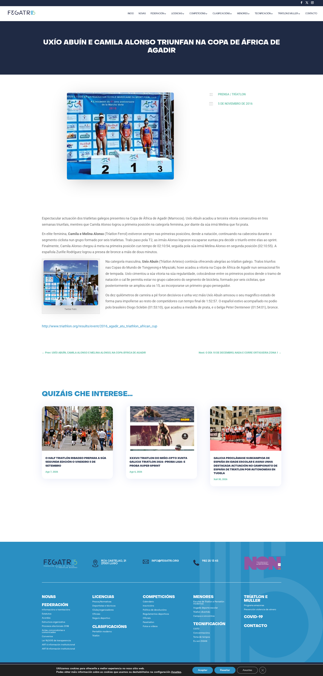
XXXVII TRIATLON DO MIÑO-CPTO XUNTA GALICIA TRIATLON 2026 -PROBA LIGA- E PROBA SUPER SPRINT (158, 462)
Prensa (223, 94)
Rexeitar (225, 670)
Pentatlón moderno (102, 632)
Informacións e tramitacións (56, 610)
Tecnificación (263, 14)
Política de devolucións (155, 610)
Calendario (148, 602)
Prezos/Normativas (101, 602)
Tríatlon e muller (288, 14)
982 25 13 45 (210, 561)
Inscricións (148, 606)
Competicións (197, 14)
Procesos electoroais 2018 (55, 626)
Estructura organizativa (53, 622)
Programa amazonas (254, 606)
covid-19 (253, 617)
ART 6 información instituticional (58, 645)
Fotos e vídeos (150, 627)
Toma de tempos (201, 637)
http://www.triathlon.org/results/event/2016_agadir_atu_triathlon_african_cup (99, 326)
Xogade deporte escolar (205, 608)
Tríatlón (96, 636)
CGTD (196, 629)
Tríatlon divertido (201, 612)
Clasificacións (221, 14)
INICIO (131, 14)
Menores (242, 14)
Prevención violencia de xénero (260, 610)
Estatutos (46, 614)
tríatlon (239, 94)
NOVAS (142, 14)
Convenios (47, 637)
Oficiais (96, 614)
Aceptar (202, 670)
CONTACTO (311, 14)
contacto (255, 626)
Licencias (176, 14)
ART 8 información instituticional (58, 649)
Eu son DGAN (200, 641)
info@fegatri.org (165, 561)
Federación (157, 14)
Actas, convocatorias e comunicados (53, 631)
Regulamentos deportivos (156, 614)
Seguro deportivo (101, 618)
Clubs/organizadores (103, 610)
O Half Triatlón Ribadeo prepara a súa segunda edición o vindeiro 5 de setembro (75, 462)
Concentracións (201, 633)
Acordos (46, 618)
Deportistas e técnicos (104, 606)
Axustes (176, 672)
